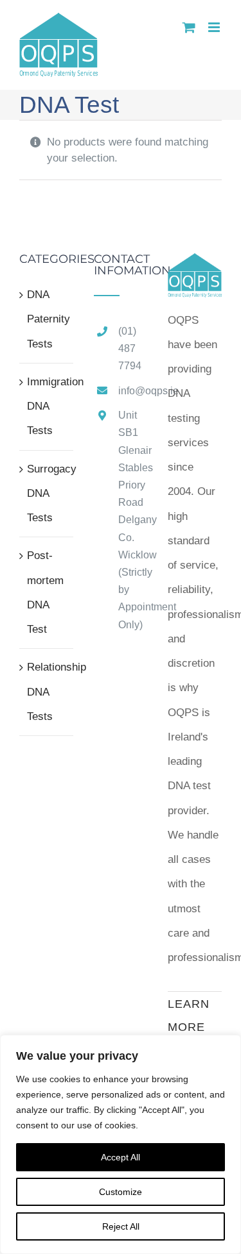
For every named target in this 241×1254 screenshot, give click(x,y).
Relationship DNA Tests (47, 692)
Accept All (120, 1157)
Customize (120, 1192)
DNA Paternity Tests (47, 319)
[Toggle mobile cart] (189, 27)
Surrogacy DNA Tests (47, 493)
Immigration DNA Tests (47, 406)
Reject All (120, 1226)
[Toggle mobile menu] (215, 27)
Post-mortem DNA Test (45, 592)
